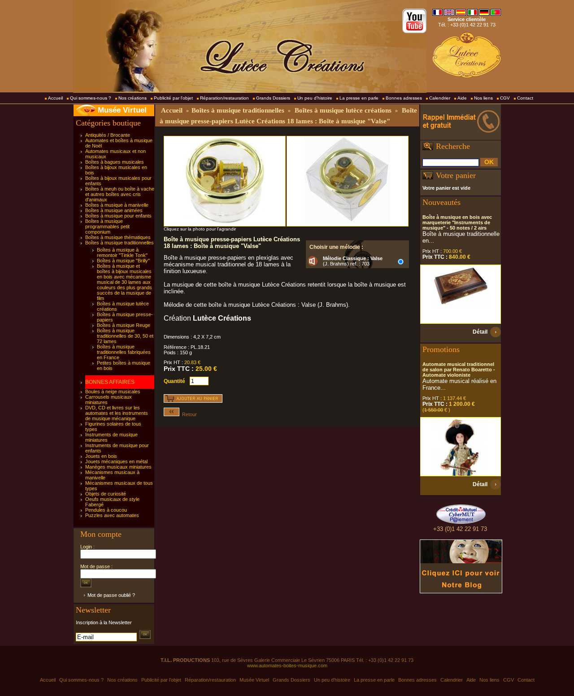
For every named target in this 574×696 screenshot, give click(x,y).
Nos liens (483, 98)
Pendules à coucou (106, 510)
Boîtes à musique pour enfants (118, 215)
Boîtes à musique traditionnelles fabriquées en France (124, 352)
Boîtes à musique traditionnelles (119, 242)
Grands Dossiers (273, 98)
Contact (525, 98)
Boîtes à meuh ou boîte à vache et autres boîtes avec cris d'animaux (119, 194)
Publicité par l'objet (173, 98)
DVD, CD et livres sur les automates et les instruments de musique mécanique (116, 413)
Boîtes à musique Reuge (123, 325)
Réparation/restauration (224, 98)
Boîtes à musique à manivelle (116, 205)
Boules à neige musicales (112, 391)
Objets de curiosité (105, 493)
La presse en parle (358, 98)
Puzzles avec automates (112, 515)
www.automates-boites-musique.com (287, 665)
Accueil (55, 98)
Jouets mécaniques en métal (116, 461)
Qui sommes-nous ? (90, 98)
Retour (188, 414)
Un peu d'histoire (314, 98)
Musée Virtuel (122, 110)
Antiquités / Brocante (107, 135)
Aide (462, 98)
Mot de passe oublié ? (111, 595)
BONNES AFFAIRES (110, 382)
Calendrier (439, 98)
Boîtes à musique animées (114, 210)
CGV (505, 98)
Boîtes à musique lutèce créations (343, 110)
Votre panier (456, 175)
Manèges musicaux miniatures (118, 467)
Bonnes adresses (404, 98)
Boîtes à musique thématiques (118, 237)
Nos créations (132, 98)
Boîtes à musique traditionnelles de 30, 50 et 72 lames (125, 336)
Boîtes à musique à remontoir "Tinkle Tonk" (122, 252)
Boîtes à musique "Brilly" (123, 260)
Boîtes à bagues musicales (114, 162)
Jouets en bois (101, 456)
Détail (480, 332)
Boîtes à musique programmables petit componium (107, 226)
